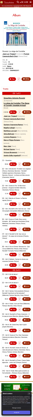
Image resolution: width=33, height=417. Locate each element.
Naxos (9, 66)
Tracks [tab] (5, 89)
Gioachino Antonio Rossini (14, 98)
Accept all (16, 412)
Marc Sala (7, 146)
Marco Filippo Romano (12, 140)
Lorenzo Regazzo (10, 137)
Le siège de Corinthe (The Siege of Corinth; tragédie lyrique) (16, 104)
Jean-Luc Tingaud (9, 54)
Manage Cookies (16, 408)
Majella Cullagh (9, 128)
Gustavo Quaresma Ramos (13, 125)
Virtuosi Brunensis (10, 152)
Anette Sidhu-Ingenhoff (12, 155)
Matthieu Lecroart (10, 131)
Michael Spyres (9, 149)
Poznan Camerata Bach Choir (14, 119)
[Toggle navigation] (31, 2)
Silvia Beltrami (9, 134)
